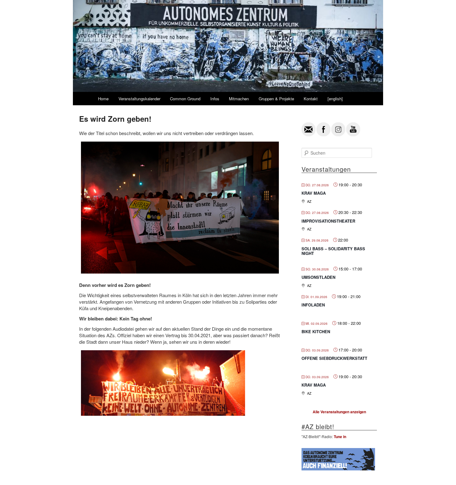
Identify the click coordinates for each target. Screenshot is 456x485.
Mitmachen (239, 99)
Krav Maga (314, 193)
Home (103, 99)
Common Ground (185, 99)
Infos (214, 99)
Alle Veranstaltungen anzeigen (339, 412)
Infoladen (313, 305)
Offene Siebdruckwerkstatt (334, 358)
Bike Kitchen (316, 331)
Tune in (340, 436)
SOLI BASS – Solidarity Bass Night (333, 251)
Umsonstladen (318, 277)
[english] (335, 99)
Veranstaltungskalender (139, 99)
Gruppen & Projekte (276, 99)
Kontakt (311, 99)
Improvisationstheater (328, 221)
